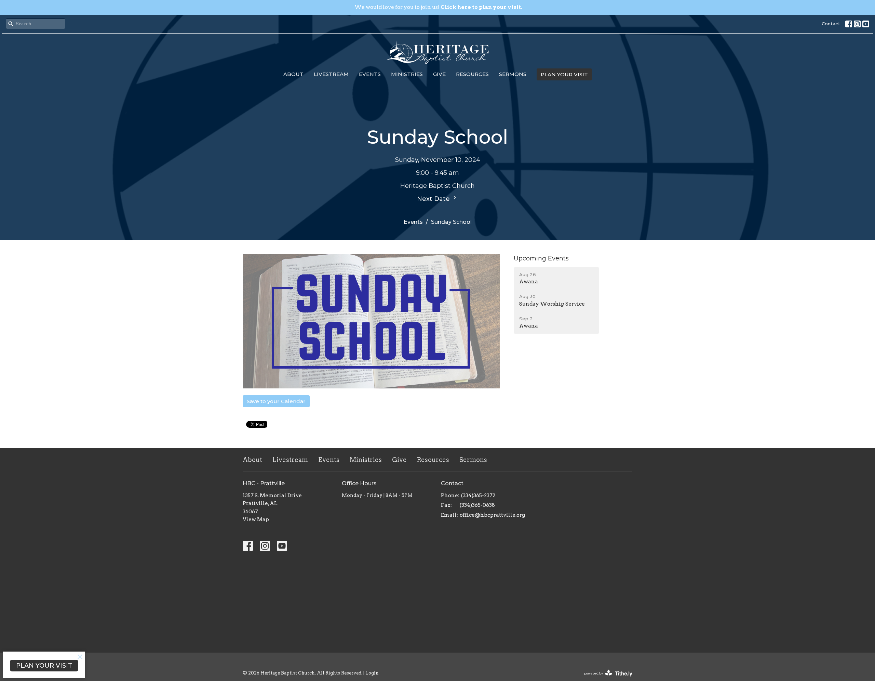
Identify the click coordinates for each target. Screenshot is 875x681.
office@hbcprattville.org (492, 515)
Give (439, 74)
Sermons (512, 74)
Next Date (434, 199)
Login (372, 673)
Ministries (407, 74)
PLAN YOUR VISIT (564, 74)
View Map (256, 519)
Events (370, 74)
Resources (472, 74)
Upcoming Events (541, 258)
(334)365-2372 (478, 495)
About (293, 74)
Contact (831, 23)
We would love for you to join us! (438, 7)
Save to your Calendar (276, 401)
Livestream (331, 74)
